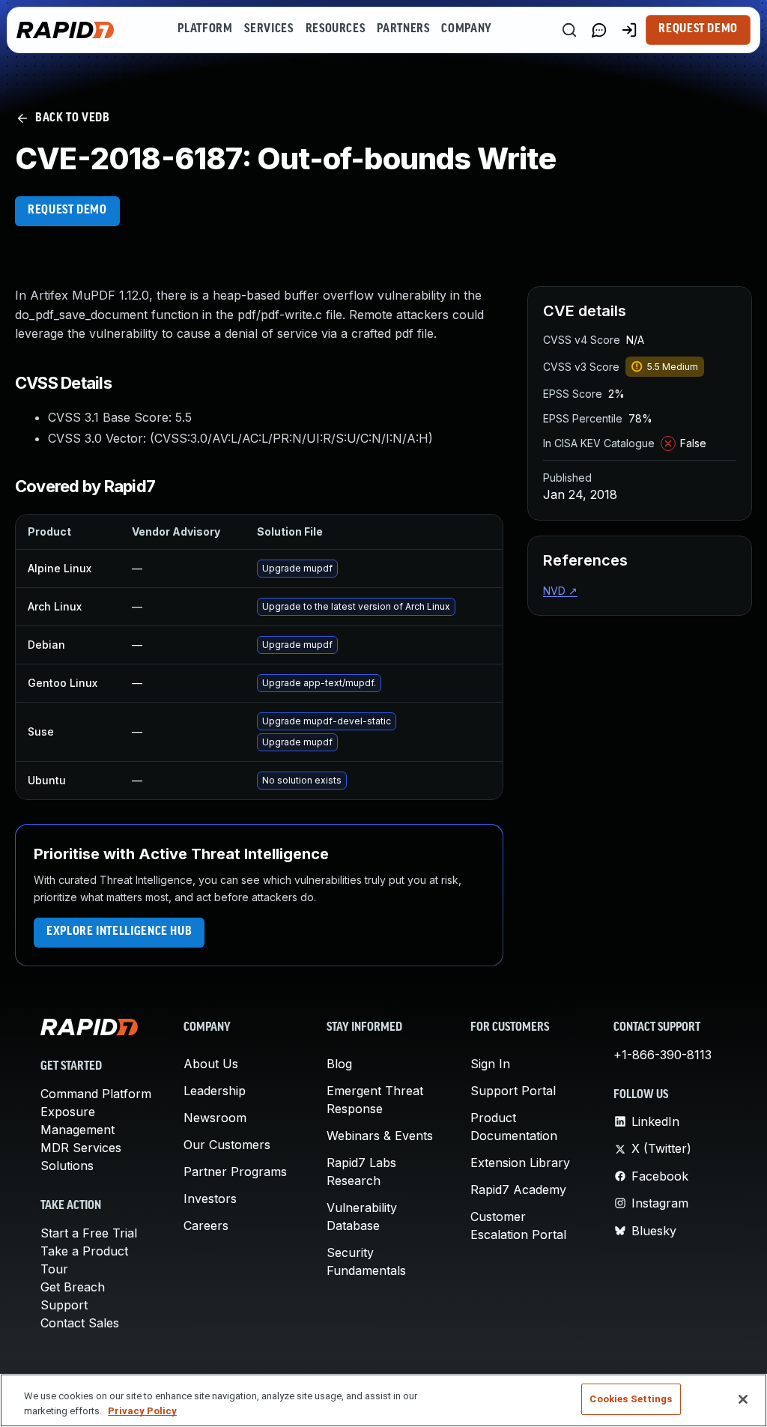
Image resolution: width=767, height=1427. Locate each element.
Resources (336, 29)
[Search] (569, 29)
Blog (339, 1063)
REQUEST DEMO (67, 210)
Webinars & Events (380, 1135)
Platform (205, 29)
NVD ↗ (560, 590)
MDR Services (80, 1147)
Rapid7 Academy (518, 1189)
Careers (206, 1225)
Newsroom (215, 1117)
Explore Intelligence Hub (119, 932)
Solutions (67, 1165)
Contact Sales (79, 1322)
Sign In (490, 1063)
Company (466, 29)
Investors (210, 1198)
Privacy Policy (142, 1411)
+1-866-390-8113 (662, 1054)
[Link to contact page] (599, 29)
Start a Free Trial (88, 1232)
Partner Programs (235, 1171)
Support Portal (513, 1090)
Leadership (215, 1090)
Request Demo (698, 29)
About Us (211, 1063)
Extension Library (520, 1162)
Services (268, 29)
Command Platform (95, 1093)
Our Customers (227, 1144)
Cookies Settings (630, 1399)
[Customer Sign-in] (629, 29)
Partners (403, 29)
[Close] (743, 1399)
